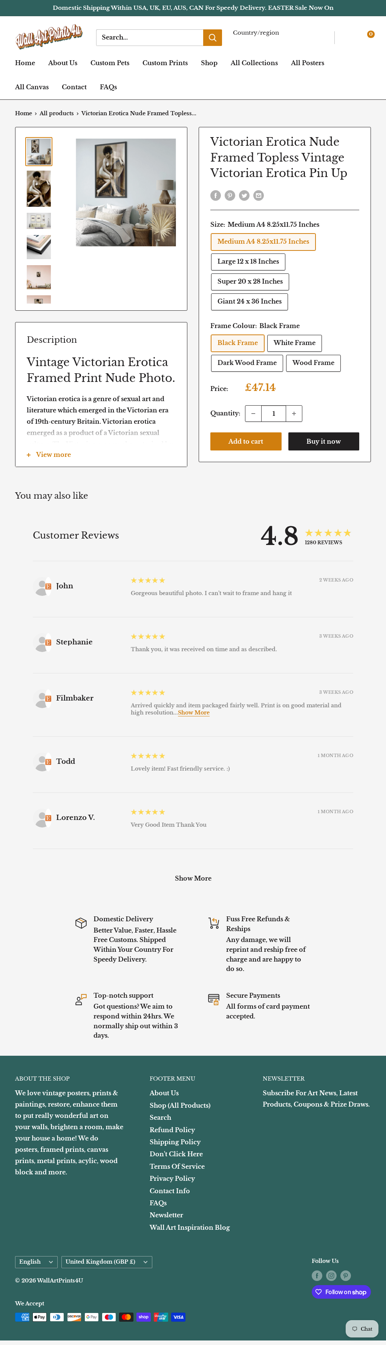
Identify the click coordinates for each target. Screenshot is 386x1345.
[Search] (212, 37)
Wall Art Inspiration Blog (190, 1227)
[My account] (349, 38)
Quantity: (225, 413)
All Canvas (32, 87)
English (30, 1262)
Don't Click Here (176, 1154)
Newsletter (166, 1215)
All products (57, 113)
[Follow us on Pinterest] (345, 1275)
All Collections (254, 63)
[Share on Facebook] (215, 195)
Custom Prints (165, 63)
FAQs (108, 87)
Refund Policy (172, 1130)
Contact (74, 87)
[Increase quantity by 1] (294, 413)
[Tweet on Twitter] (244, 195)
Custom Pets (109, 63)
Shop (209, 63)
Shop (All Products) (180, 1105)
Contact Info (170, 1191)
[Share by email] (258, 195)
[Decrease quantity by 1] (253, 413)
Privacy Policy (172, 1178)
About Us (62, 63)
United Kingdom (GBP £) (100, 1262)
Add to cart (245, 441)
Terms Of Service (177, 1166)
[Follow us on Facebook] (317, 1275)
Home (25, 63)
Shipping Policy (175, 1142)
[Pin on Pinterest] (230, 195)
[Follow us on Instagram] (331, 1275)
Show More (194, 712)
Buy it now (323, 441)
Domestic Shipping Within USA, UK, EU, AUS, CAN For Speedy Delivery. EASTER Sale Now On (193, 7)
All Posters (307, 63)
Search (160, 1117)
